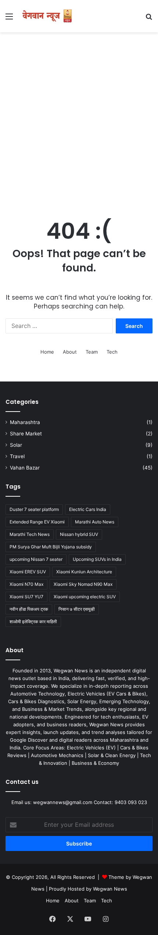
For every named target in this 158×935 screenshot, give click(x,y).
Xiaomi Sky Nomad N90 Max (83, 584)
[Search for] (148, 19)
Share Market (26, 434)
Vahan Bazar (25, 468)
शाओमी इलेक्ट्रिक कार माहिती (33, 621)
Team (92, 352)
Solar (16, 445)
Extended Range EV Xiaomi (37, 522)
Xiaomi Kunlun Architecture (84, 571)
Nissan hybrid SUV (79, 534)
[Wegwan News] (47, 16)
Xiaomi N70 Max (26, 584)
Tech (112, 352)
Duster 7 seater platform (34, 509)
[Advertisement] (79, 118)
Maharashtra (25, 422)
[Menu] (9, 19)
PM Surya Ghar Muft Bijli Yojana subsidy (51, 546)
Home (47, 352)
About (70, 352)
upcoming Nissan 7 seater (36, 559)
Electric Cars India (87, 509)
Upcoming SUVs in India (97, 559)
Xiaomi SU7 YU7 (26, 596)
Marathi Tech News (30, 534)
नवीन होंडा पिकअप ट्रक (29, 609)
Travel (17, 456)
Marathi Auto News (94, 522)
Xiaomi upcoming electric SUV (85, 596)
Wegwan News (110, 889)
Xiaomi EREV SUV (28, 571)
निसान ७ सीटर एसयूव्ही (76, 609)
